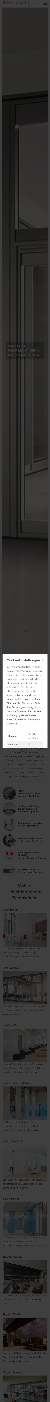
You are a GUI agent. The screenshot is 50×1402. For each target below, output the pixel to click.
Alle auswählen (33, 736)
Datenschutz (13, 723)
